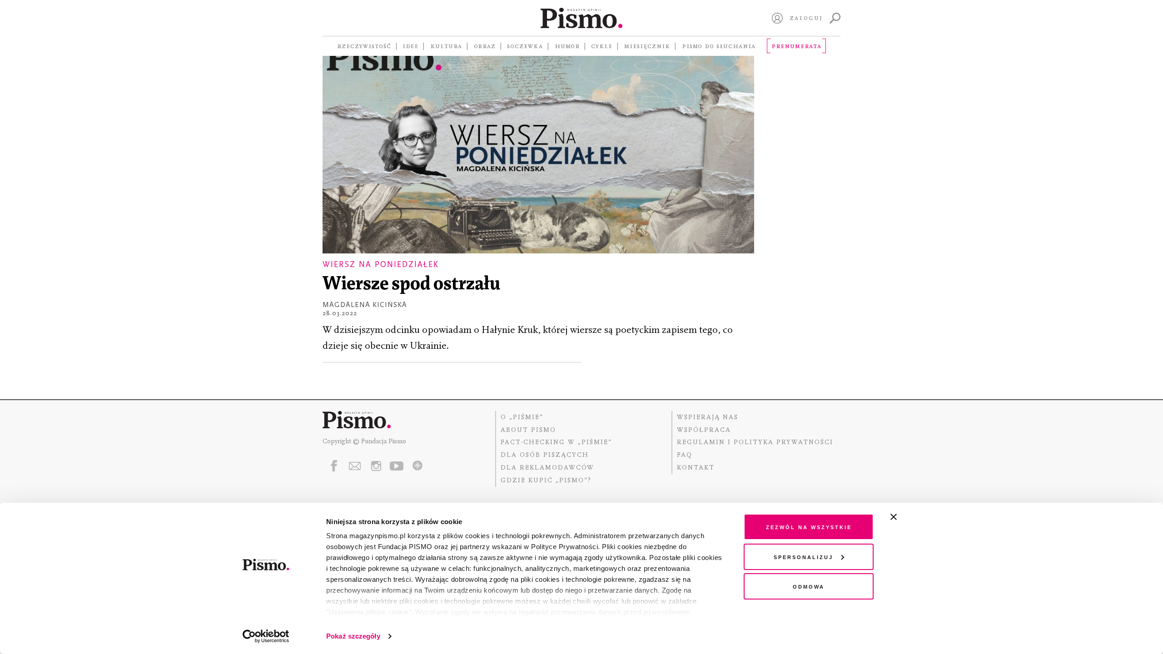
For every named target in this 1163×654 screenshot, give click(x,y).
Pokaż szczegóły (353, 636)
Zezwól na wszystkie (809, 526)
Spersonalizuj (803, 556)
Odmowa (809, 586)
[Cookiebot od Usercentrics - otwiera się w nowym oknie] (266, 636)
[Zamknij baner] (917, 517)
